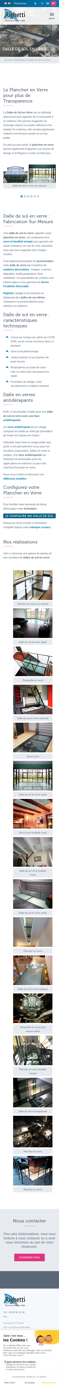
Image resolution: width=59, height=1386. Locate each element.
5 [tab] (35, 196)
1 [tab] (22, 196)
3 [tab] (29, 196)
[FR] (5, 3)
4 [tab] (32, 196)
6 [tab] (38, 196)
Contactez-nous (29, 1257)
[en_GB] (9, 3)
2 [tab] (25, 196)
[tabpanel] (29, 176)
